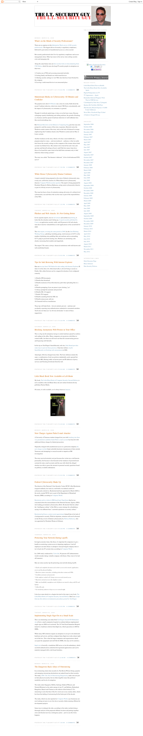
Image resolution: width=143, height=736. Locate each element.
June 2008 (87, 178)
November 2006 (89, 129)
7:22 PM (62, 204)
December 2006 (88, 132)
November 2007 (89, 160)
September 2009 (89, 216)
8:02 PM (62, 90)
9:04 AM (62, 369)
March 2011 (87, 246)
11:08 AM (62, 657)
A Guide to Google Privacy (92, 115)
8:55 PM (62, 606)
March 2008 (87, 170)
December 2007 (88, 163)
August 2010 (88, 244)
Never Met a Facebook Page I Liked (94, 112)
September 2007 (89, 155)
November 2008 (89, 190)
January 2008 (88, 165)
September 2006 (89, 124)
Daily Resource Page (90, 261)
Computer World (57, 495)
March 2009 (87, 201)
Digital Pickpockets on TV (92, 93)
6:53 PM (62, 475)
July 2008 (87, 180)
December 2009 (88, 224)
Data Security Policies (90, 266)
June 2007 (87, 147)
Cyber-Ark (56, 553)
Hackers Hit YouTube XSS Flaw (93, 105)
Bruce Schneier (88, 264)
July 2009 (87, 211)
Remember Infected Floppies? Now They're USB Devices (94, 99)
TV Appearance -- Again (91, 95)
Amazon (67, 389)
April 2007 (87, 142)
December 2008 (88, 193)
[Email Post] (77, 90)
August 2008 (88, 183)
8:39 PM (62, 320)
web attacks (56, 218)
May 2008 (87, 175)
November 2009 (89, 221)
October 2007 (88, 157)
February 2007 (88, 137)
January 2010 (88, 226)
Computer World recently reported (50, 183)
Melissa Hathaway (69, 519)
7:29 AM (62, 722)
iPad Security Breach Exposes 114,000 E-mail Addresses (95, 109)
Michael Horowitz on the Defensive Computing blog (53, 125)
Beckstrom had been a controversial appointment (49, 514)
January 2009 (88, 196)
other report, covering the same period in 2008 (51, 231)
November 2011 (89, 249)
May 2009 (87, 206)
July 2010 (87, 241)
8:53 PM (62, 255)
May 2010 (87, 236)
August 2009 (88, 213)
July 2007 (87, 150)
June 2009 (87, 208)
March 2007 (87, 140)
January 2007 (88, 134)
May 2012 (87, 252)
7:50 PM (62, 167)
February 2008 (88, 168)
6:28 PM (62, 528)
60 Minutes (52, 104)
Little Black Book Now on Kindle (94, 85)
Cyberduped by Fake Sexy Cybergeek (95, 102)
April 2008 (87, 173)
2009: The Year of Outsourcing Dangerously (54, 675)
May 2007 (87, 145)
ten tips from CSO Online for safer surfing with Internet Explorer (59, 266)
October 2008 (88, 188)
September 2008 (89, 185)
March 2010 (87, 231)
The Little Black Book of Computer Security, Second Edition (59, 380)
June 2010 (87, 239)
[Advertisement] (57, 31)
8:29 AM (62, 424)
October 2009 (88, 218)
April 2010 (87, 234)
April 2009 (87, 203)
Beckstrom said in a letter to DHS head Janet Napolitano (51, 500)
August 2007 (88, 152)
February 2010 (88, 229)
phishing (72, 218)
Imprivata (37, 645)
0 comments (70, 90)
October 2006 (88, 127)
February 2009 (88, 198)
